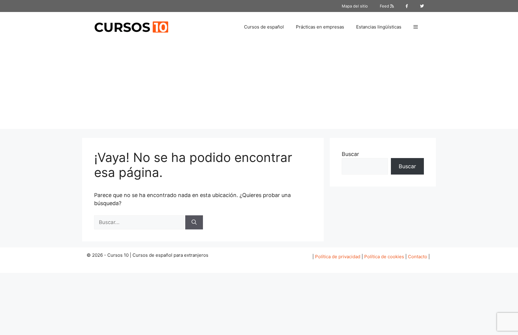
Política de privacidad (337, 256)
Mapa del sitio (355, 6)
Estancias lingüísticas (378, 27)
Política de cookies (384, 256)
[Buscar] (194, 222)
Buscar (350, 154)
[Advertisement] (259, 87)
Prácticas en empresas (320, 27)
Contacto (417, 256)
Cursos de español (264, 27)
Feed (385, 6)
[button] (415, 27)
